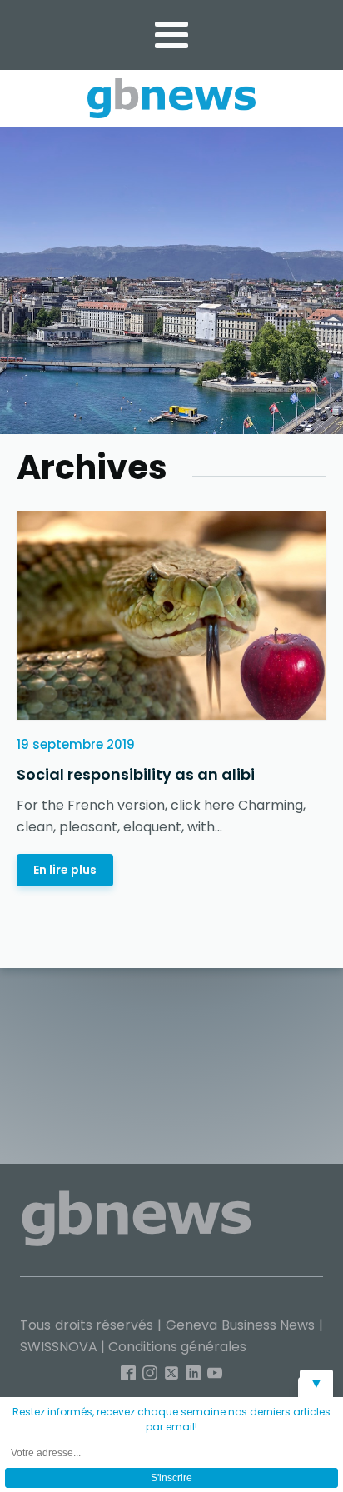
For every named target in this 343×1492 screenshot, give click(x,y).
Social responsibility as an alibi (136, 774)
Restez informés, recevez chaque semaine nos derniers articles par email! (171, 1419)
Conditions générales (177, 1346)
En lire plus (65, 869)
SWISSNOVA (58, 1346)
